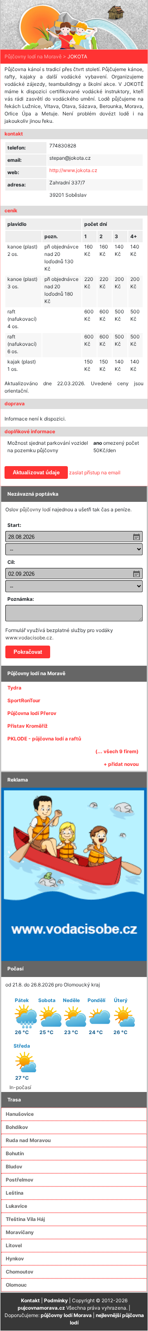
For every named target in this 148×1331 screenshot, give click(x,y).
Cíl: (11, 562)
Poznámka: (20, 599)
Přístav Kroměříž (27, 726)
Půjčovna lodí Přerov (31, 713)
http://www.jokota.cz (73, 170)
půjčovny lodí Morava (66, 1315)
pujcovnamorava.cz (41, 1308)
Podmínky (56, 1300)
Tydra (14, 688)
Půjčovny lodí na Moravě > (35, 56)
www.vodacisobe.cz (28, 637)
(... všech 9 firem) (117, 751)
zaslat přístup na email (94, 472)
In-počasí (20, 1087)
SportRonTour (23, 700)
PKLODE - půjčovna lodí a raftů (44, 739)
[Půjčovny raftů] (74, 874)
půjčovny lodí (35, 509)
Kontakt (30, 1300)
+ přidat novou (121, 764)
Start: (14, 525)
